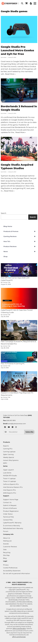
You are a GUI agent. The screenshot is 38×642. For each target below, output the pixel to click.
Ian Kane (4, 57)
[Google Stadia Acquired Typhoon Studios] (19, 149)
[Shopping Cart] (26, 3)
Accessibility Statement (11, 570)
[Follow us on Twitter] (12, 427)
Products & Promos (19, 231)
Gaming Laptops (9, 451)
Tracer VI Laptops (9, 481)
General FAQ (7, 520)
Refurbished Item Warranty (13, 528)
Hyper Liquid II (8, 470)
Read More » (10, 74)
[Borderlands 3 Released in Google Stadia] (19, 90)
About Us (6, 538)
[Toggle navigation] (35, 3)
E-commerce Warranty (11, 525)
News (19, 251)
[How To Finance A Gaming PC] (19, 357)
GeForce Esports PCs (11, 484)
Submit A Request (9, 505)
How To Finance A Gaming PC (13, 364)
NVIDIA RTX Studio (10, 475)
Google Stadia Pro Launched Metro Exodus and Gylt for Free (17, 50)
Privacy (5, 565)
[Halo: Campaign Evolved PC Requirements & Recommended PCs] (19, 330)
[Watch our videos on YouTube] (9, 427)
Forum (5, 531)
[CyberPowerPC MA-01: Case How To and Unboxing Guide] (19, 298)
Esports (6, 446)
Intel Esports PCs (9, 490)
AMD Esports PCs (9, 493)
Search (3, 213)
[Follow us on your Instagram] (16, 427)
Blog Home (7, 226)
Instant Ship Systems (10, 460)
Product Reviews (19, 246)
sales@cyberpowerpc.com (17, 423)
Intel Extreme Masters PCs (13, 487)
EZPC (5, 463)
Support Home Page (10, 499)
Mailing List (7, 541)
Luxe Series (7, 473)
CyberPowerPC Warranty (12, 522)
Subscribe (29, 432)
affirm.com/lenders (19, 628)
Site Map (6, 555)
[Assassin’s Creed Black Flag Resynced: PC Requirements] (19, 381)
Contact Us (7, 502)
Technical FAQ (8, 517)
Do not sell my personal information (16, 573)
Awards (6, 544)
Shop (5, 256)
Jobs (5, 549)
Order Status (8, 514)
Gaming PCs (7, 449)
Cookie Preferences (10, 568)
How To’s (19, 241)
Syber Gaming (8, 454)
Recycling (6, 552)
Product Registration (11, 511)
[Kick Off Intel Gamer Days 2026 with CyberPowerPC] (19, 270)
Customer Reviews (10, 546)
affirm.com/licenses (19, 637)
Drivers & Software (10, 508)
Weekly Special (8, 457)
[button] (22, 3)
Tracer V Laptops (9, 478)
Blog (5, 558)
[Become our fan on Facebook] (5, 427)
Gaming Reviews (19, 236)
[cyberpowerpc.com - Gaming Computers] (10, 3)
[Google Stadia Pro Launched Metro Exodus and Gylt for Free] (19, 29)
